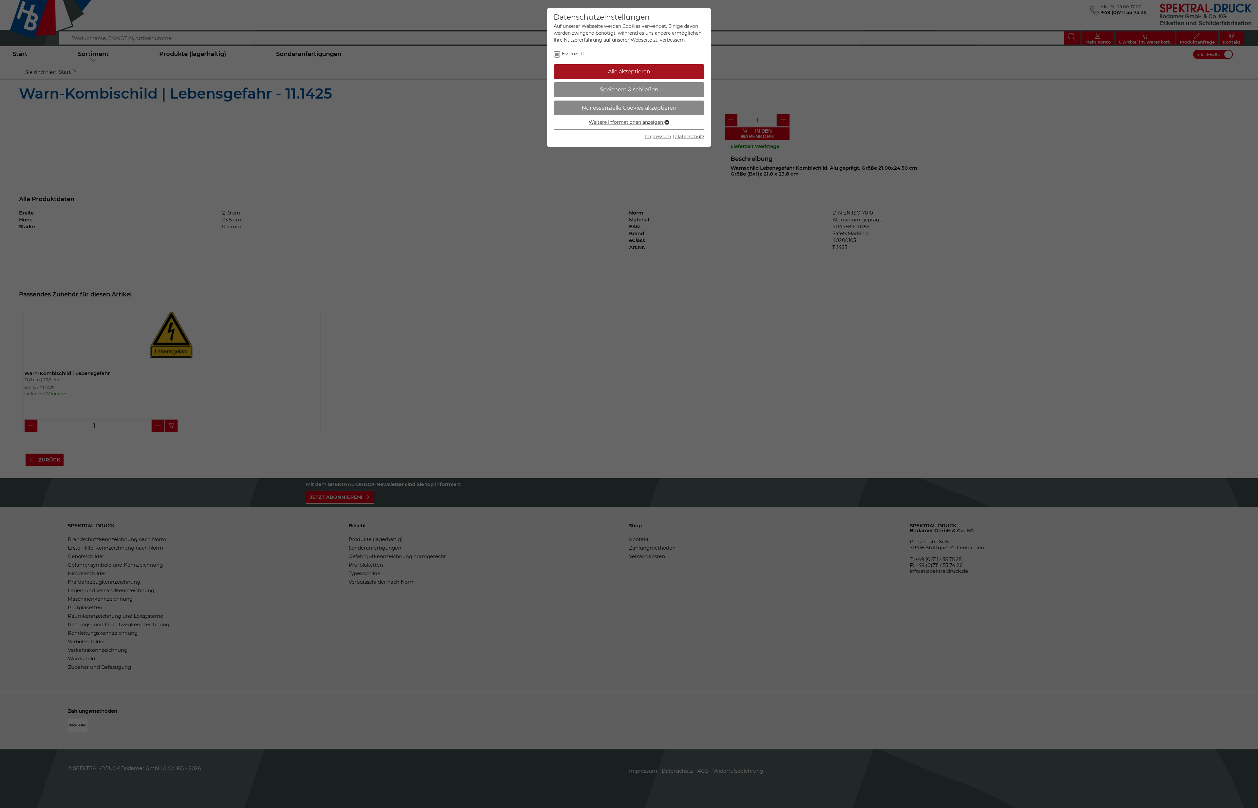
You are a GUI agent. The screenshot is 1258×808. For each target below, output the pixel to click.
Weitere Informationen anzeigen (626, 122)
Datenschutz (689, 137)
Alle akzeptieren (629, 71)
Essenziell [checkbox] (573, 54)
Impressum (658, 137)
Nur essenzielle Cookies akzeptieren (629, 108)
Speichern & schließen (629, 89)
